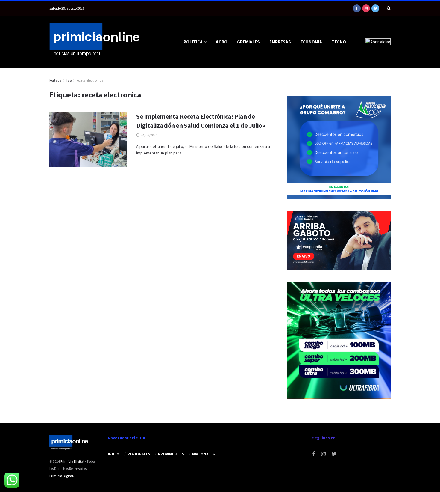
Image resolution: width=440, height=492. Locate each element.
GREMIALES (248, 42)
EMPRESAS (280, 42)
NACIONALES (203, 454)
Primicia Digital (72, 461)
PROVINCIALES (171, 454)
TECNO (339, 42)
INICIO (113, 454)
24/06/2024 (148, 135)
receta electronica (90, 80)
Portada (55, 80)
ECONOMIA (311, 42)
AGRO (221, 42)
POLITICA (193, 42)
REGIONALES (139, 454)
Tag (69, 80)
